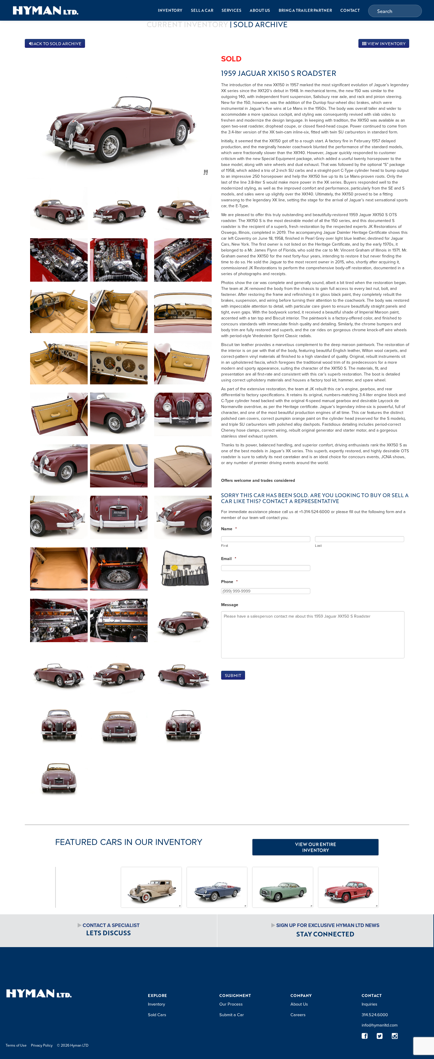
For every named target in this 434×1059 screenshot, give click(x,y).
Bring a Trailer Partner (305, 10)
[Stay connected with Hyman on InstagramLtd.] (395, 1036)
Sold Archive (261, 24)
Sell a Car (202, 10)
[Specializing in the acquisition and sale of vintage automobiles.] (45, 10)
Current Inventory (187, 24)
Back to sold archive (56, 43)
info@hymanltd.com (380, 1025)
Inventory (170, 10)
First (224, 545)
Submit (233, 675)
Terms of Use (16, 1045)
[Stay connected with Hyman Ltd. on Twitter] (380, 1036)
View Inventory (385, 43)
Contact (350, 10)
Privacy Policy (42, 1045)
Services (231, 10)
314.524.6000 (375, 1014)
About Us (260, 10)
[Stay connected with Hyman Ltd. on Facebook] (365, 1036)
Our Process (231, 1004)
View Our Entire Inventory (315, 847)
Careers (298, 1014)
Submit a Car (231, 1014)
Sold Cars (157, 1014)
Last (318, 545)
